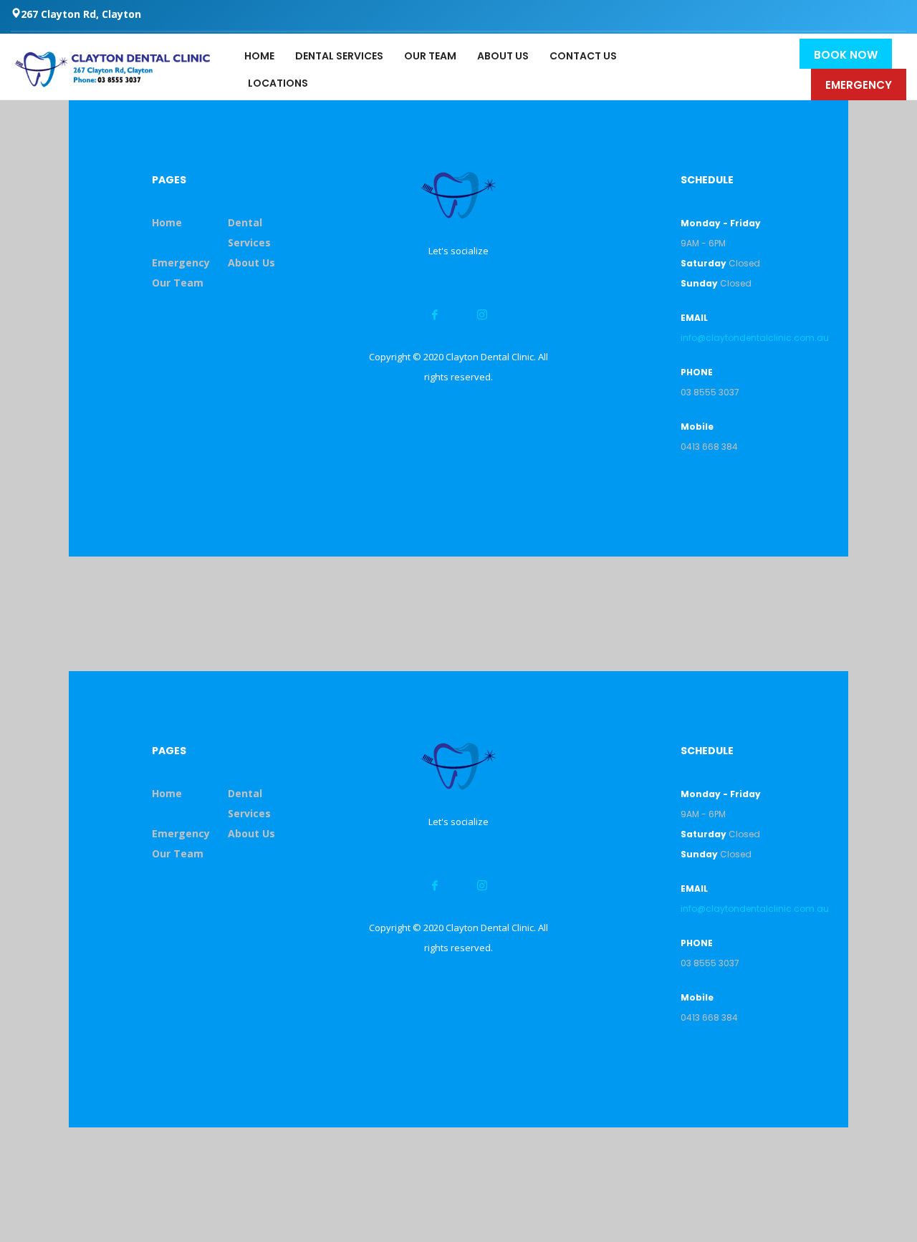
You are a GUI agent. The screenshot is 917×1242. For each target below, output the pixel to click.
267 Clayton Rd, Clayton (81, 14)
